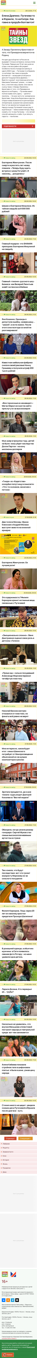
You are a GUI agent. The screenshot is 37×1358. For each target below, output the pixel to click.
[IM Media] (13, 1274)
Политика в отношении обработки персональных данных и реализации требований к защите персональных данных (16, 1343)
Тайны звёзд (3, 2)
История (6, 1160)
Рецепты (6, 1148)
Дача (4, 1172)
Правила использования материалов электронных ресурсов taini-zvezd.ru (17, 1351)
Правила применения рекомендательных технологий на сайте (18, 1347)
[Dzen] (17, 1300)
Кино (4, 1156)
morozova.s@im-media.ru (9, 1338)
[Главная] (5, 1274)
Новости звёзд (10, 158)
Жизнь (5, 1164)
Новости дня (9, 517)
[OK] (8, 1300)
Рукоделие (7, 1168)
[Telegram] (12, 1300)
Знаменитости (8, 1152)
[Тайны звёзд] (2, 11)
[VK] (3, 1300)
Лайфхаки (6, 1144)
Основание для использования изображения (15, 1355)
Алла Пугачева (10, 11)
